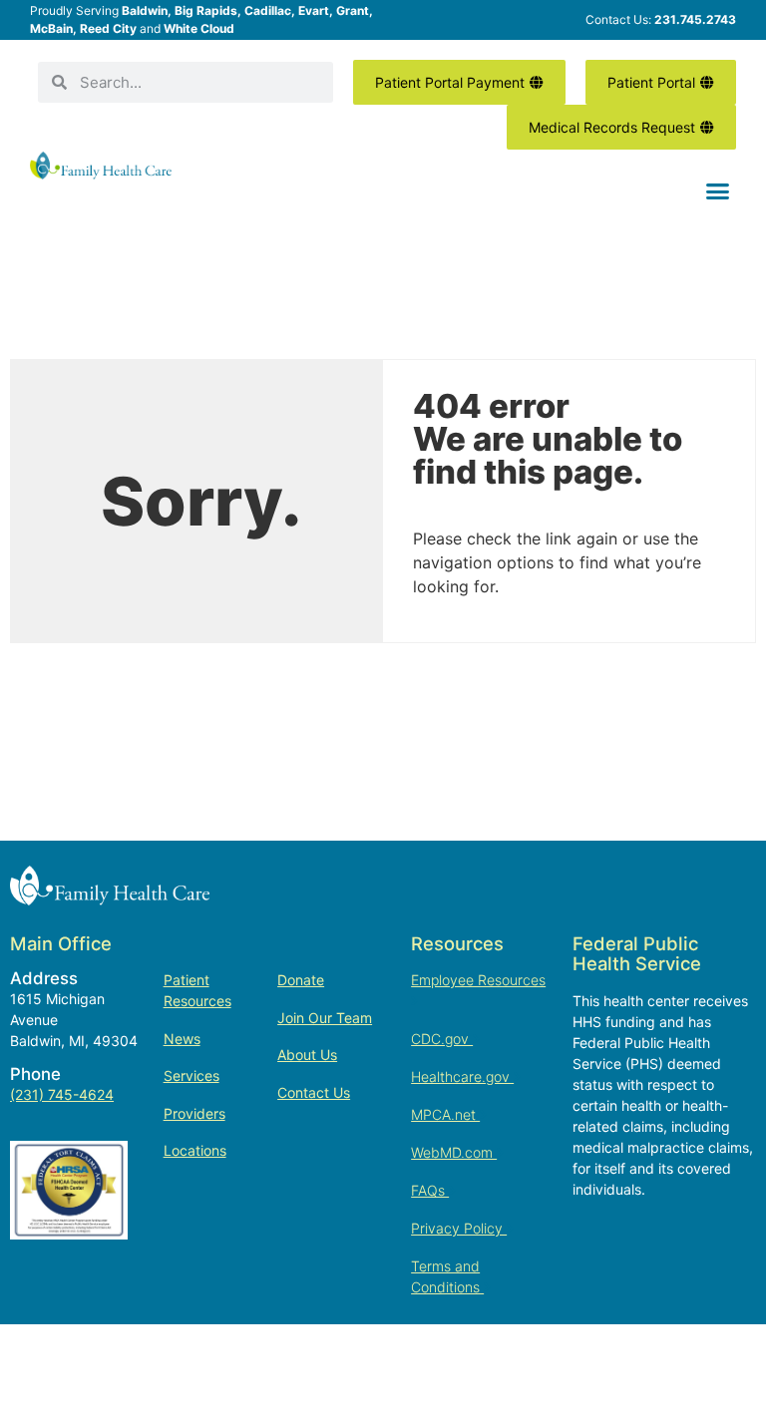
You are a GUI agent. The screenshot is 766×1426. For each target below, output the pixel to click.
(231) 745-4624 (62, 1094)
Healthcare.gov (462, 1076)
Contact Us (313, 1092)
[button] (717, 191)
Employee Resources (478, 979)
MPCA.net (445, 1114)
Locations (195, 1150)
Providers (194, 1113)
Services (191, 1075)
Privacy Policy (459, 1228)
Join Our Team (324, 1017)
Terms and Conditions (447, 1276)
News (182, 1038)
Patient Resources (197, 990)
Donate (300, 979)
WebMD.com (454, 1152)
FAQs (430, 1190)
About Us (307, 1054)
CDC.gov (442, 1038)
